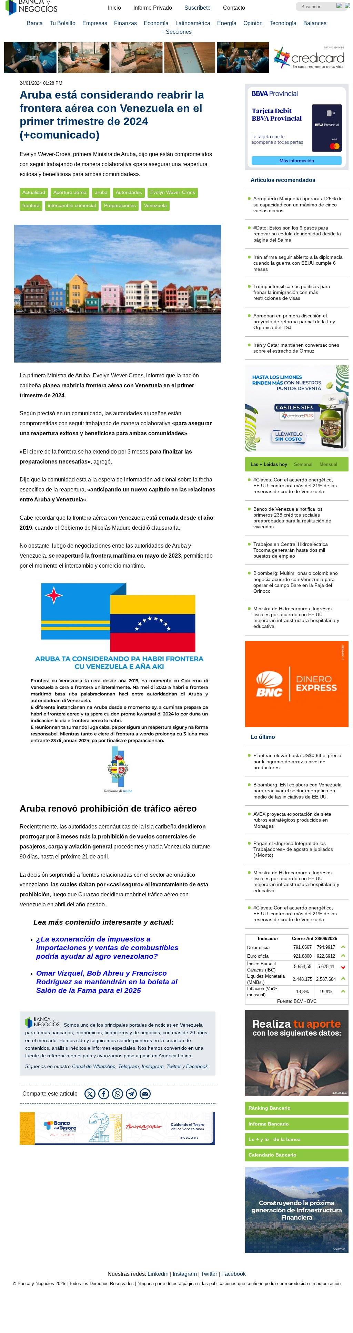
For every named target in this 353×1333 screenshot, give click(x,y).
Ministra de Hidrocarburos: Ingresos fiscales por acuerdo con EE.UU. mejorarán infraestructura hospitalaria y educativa (296, 617)
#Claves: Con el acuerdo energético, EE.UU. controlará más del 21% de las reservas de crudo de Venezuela (295, 486)
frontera (31, 205)
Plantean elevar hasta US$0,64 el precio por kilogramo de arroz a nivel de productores (297, 761)
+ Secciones (176, 32)
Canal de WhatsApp (93, 1066)
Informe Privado (152, 8)
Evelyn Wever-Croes (172, 192)
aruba (101, 192)
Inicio (114, 8)
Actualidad (33, 192)
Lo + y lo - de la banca (275, 1139)
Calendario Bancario (272, 1155)
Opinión (253, 23)
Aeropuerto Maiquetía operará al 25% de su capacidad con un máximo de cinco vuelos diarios (298, 204)
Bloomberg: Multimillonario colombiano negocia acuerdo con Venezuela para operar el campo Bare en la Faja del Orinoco (295, 582)
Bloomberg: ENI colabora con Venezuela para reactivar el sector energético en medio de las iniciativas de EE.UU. (297, 791)
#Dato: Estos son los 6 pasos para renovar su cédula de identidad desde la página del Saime (297, 234)
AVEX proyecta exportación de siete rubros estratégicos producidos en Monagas (292, 820)
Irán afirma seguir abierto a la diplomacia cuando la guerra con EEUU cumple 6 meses (298, 263)
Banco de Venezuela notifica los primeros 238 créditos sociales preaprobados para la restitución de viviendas (292, 518)
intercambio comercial (72, 205)
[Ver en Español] (347, 5)
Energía (226, 23)
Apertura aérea (70, 192)
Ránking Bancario (270, 1108)
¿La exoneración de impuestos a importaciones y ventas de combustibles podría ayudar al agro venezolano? (107, 947)
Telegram (128, 1066)
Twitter (174, 1066)
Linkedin (159, 1274)
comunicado (87, 413)
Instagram (153, 1066)
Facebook (197, 1066)
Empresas (94, 23)
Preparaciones (120, 205)
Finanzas (125, 23)
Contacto (234, 8)
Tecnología (283, 23)
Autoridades (129, 192)
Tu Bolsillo (62, 23)
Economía (156, 23)
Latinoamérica (192, 23)
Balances (314, 23)
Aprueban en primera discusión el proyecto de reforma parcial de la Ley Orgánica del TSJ (294, 321)
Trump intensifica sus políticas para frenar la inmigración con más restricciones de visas (291, 292)
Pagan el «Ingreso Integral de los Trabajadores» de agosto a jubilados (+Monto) (293, 849)
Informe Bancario (269, 1124)
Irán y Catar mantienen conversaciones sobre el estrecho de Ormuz (296, 348)
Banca (35, 23)
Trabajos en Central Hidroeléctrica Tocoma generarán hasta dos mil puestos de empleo (290, 550)
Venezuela (155, 205)
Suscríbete (197, 8)
